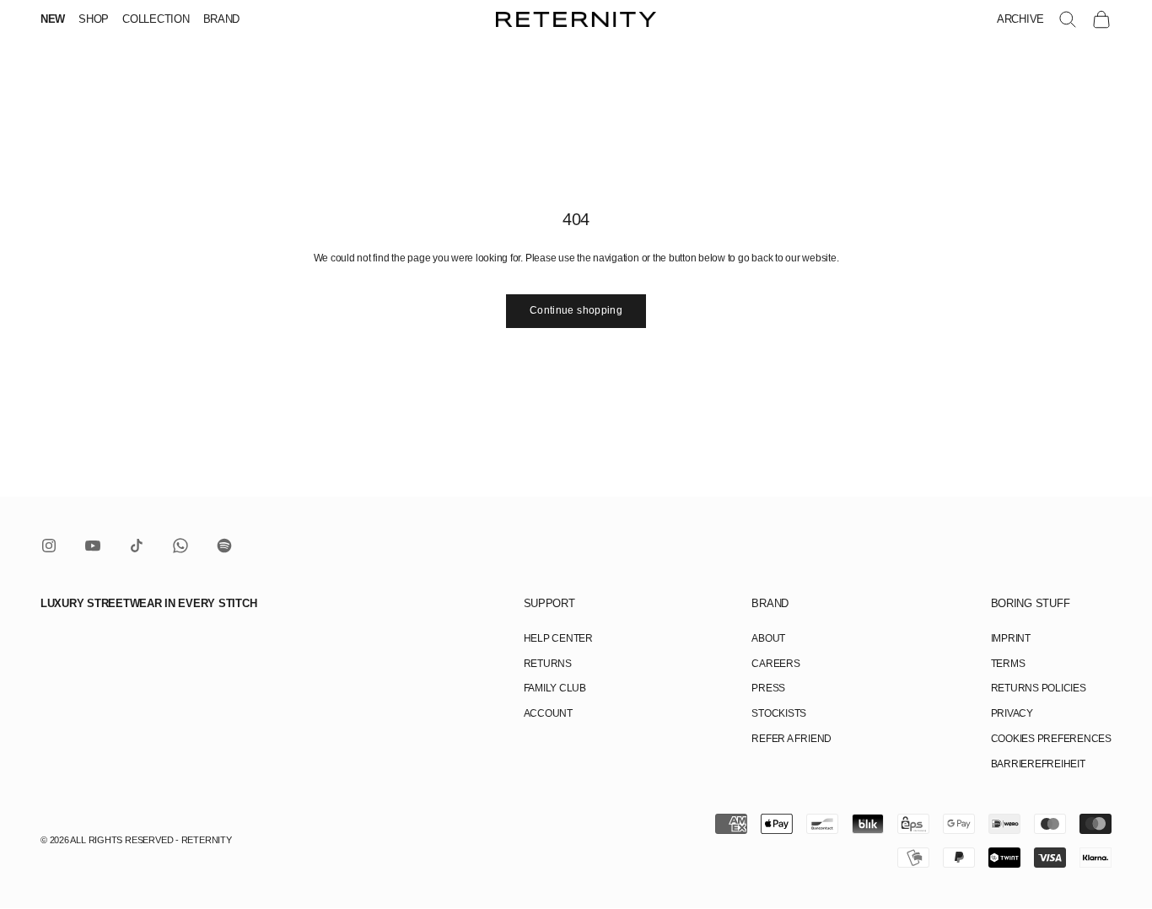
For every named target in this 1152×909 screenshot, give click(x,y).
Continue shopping (576, 310)
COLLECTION (155, 19)
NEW (52, 19)
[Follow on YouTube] (92, 545)
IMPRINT (1011, 638)
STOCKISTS (778, 713)
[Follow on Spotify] (224, 545)
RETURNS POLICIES (1038, 688)
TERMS (1008, 664)
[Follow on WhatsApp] (180, 545)
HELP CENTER (558, 638)
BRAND (221, 19)
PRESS (768, 688)
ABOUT (768, 638)
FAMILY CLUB (555, 688)
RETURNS (548, 664)
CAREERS (775, 664)
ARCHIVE (1020, 19)
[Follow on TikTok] (136, 545)
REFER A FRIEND (791, 739)
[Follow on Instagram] (48, 545)
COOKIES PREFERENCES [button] (1051, 739)
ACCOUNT (548, 713)
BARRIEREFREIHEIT (1038, 764)
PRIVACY (1012, 713)
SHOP (93, 19)
